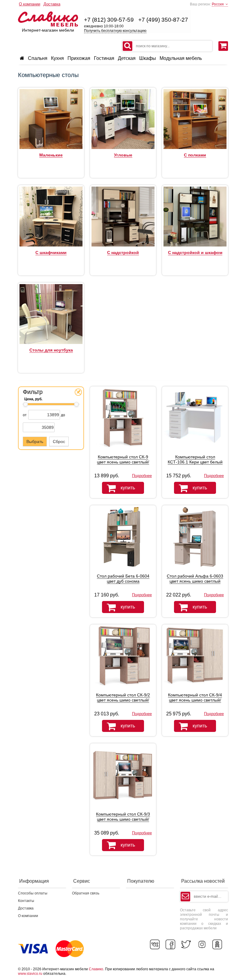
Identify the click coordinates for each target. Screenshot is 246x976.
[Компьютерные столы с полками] (195, 148)
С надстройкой (123, 252)
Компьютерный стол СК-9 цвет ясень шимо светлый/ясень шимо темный (123, 461)
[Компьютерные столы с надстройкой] (123, 245)
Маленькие (51, 155)
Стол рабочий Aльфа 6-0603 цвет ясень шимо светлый (195, 579)
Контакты (26, 901)
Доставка (52, 4)
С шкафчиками (51, 252)
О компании (29, 4)
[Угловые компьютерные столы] (123, 148)
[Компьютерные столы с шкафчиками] (51, 245)
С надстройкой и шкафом (195, 252)
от (25, 415)
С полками (195, 155)
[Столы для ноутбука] (51, 343)
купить (128, 487)
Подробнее (142, 475)
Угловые (123, 155)
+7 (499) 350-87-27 (163, 20)
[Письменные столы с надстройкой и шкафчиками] (195, 245)
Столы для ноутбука (51, 350)
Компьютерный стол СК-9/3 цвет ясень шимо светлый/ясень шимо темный (123, 819)
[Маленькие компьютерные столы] (51, 148)
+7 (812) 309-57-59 (109, 20)
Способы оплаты (32, 893)
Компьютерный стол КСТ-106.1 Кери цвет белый (195, 459)
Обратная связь (85, 893)
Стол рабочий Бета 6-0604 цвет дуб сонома (123, 579)
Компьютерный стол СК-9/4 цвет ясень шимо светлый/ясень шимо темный (195, 700)
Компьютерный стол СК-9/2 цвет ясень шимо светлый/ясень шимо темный (123, 700)
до (63, 415)
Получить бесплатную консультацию (115, 31)
